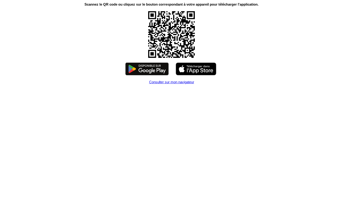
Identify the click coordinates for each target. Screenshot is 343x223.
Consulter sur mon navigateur (171, 82)
